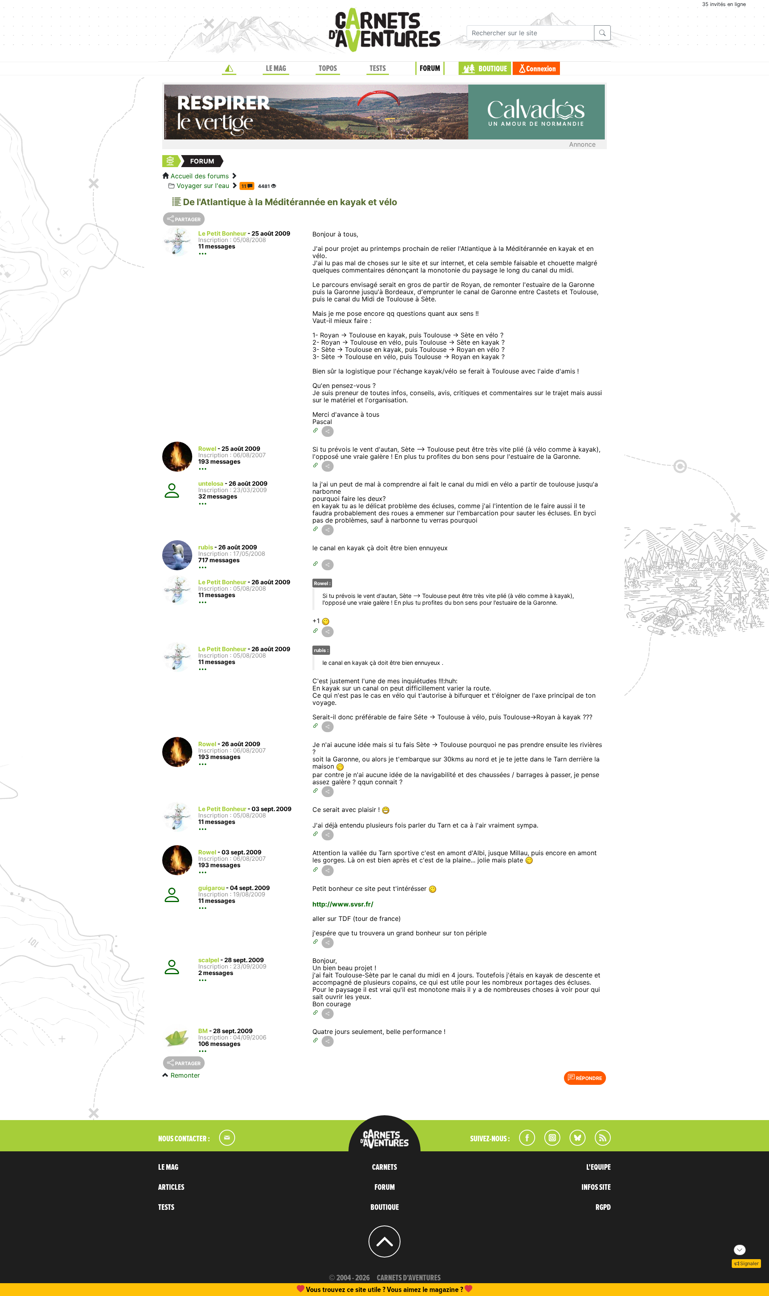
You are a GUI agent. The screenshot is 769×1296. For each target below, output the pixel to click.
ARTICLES (171, 1187)
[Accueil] (229, 69)
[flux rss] (599, 1143)
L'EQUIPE (598, 1167)
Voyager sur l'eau (203, 186)
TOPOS (328, 69)
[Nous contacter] (223, 1143)
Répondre (588, 1078)
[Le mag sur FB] (523, 1143)
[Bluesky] (574, 1143)
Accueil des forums (200, 176)
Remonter (185, 1075)
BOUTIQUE (493, 69)
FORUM (430, 69)
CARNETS (384, 1167)
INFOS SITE (596, 1187)
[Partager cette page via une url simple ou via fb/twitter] (328, 431)
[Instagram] (549, 1143)
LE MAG (276, 69)
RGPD (603, 1207)
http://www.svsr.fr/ (342, 904)
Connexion (541, 69)
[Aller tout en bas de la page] (740, 1250)
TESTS (378, 69)
